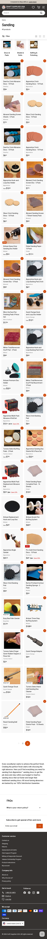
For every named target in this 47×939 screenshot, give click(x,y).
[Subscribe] (39, 826)
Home (4, 20)
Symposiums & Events (9, 850)
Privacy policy (6, 881)
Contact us (5, 840)
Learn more (33, 2)
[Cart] (38, 7)
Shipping (5, 843)
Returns (4, 847)
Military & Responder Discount (12, 856)
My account (6, 865)
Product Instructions (8, 862)
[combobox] (23, 13)
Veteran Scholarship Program (11, 859)
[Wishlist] (33, 7)
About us (5, 875)
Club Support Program (9, 853)
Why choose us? (7, 878)
